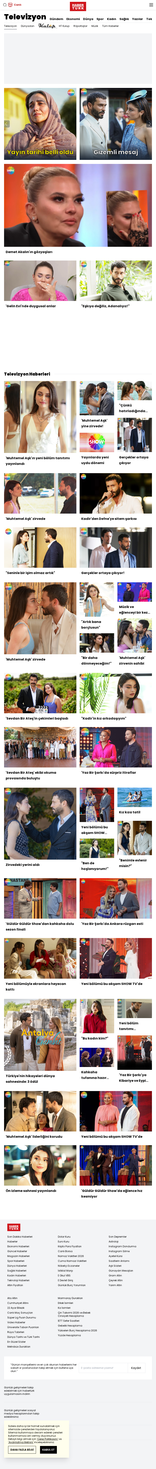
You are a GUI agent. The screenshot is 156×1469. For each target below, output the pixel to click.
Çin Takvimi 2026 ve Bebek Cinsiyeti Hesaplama (74, 1314)
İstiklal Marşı (65, 1270)
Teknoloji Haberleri (18, 1280)
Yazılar (137, 19)
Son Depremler (118, 1236)
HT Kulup (64, 26)
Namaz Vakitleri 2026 (71, 1256)
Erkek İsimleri (65, 1303)
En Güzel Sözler (16, 1341)
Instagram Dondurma (122, 1246)
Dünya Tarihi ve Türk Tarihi (23, 1337)
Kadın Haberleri (16, 1275)
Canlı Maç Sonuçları (20, 1312)
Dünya (88, 19)
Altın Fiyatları (15, 1285)
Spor (100, 19)
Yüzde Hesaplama (69, 1335)
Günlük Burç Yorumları (72, 1285)
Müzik (94, 26)
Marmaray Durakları (70, 1298)
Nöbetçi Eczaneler (69, 1265)
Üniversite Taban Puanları (23, 1327)
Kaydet (136, 1368)
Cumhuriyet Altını (17, 1303)
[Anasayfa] (13, 1227)
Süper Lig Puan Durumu (21, 1317)
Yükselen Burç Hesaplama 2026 (77, 1330)
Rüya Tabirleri (15, 1332)
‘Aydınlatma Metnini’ (21, 1442)
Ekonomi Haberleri (18, 1246)
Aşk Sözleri (115, 1265)
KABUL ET (48, 1449)
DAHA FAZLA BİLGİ (22, 1449)
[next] (150, 124)
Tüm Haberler (110, 26)
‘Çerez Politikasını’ (47, 1439)
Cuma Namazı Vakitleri (72, 1261)
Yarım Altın (115, 1285)
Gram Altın (115, 1275)
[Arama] (5, 5)
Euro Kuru (63, 1241)
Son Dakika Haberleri (19, 1236)
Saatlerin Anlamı (119, 1261)
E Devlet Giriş (65, 1280)
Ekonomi (73, 19)
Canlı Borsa (65, 1251)
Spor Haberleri (15, 1261)
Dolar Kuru (64, 1236)
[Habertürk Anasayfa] (78, 6)
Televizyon (25, 17)
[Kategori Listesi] (151, 5)
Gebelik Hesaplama (70, 1325)
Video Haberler (16, 1322)
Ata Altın (12, 1298)
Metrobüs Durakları (18, 1346)
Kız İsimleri (64, 1308)
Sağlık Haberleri (16, 1270)
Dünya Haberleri (17, 1265)
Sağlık (124, 19)
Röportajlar (80, 26)
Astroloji (113, 1241)
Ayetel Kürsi (115, 1256)
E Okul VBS (64, 1275)
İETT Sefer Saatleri (68, 1320)
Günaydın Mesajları (121, 1270)
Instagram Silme (119, 1251)
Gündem (56, 19)
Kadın (111, 19)
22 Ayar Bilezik (15, 1308)
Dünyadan (27, 26)
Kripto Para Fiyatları (69, 1246)
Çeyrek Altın (116, 1280)
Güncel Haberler (17, 1251)
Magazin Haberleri (18, 1256)
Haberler (12, 1241)
